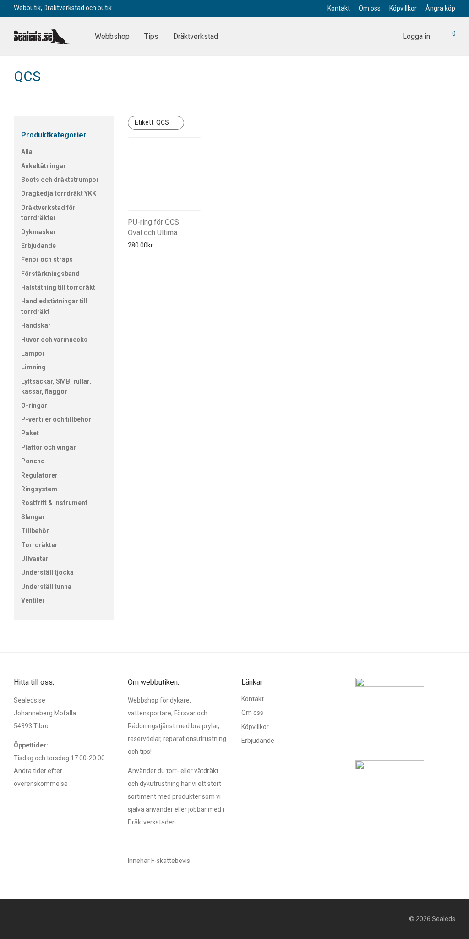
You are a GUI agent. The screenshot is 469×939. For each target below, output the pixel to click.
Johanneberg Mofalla (45, 713)
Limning (33, 367)
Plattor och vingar (48, 447)
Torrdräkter (39, 545)
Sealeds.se (29, 700)
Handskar (36, 325)
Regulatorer (39, 475)
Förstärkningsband (50, 273)
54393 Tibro (31, 726)
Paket (30, 433)
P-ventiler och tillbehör (56, 419)
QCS (152, 122)
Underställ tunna (46, 586)
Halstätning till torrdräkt (58, 287)
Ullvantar (35, 558)
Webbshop (112, 36)
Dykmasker (38, 232)
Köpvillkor (403, 8)
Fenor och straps (47, 259)
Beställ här (140, 245)
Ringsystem (39, 489)
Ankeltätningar (43, 166)
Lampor (33, 353)
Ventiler (33, 600)
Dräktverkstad (195, 36)
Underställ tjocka (47, 572)
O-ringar (34, 405)
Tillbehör (35, 530)
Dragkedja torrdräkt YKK (58, 193)
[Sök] (385, 37)
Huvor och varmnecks (54, 339)
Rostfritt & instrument (54, 502)
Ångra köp (440, 8)
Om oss (370, 8)
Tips (151, 36)
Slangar (33, 517)
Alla (27, 151)
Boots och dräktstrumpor (60, 179)
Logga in (416, 36)
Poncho (33, 461)
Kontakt (338, 8)
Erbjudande (38, 245)
